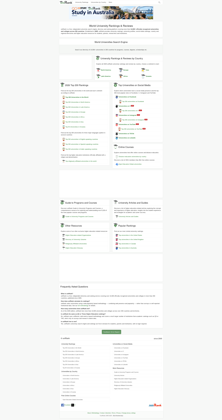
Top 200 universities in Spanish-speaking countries (81, 144)
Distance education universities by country (132, 157)
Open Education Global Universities (73, 399)
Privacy (118, 413)
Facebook (67, 405)
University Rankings (81, 2)
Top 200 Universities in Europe (75, 112)
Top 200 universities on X (130, 110)
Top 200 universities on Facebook (133, 101)
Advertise (108, 413)
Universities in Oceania (69, 392)
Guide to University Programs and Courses (79, 216)
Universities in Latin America (71, 378)
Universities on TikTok (120, 361)
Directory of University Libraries (75, 239)
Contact (102, 413)
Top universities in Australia (127, 248)
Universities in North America (71, 375)
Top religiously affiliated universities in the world (80, 161)
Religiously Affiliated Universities (76, 244)
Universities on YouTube (121, 358)
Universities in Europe (69, 382)
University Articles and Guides (128, 216)
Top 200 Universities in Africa (74, 117)
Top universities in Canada (127, 244)
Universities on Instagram (121, 354)
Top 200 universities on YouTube (131, 129)
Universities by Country (98, 2)
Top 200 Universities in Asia (74, 122)
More (110, 2)
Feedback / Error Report (111, 332)
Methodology (95, 413)
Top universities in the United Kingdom (131, 239)
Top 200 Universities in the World (72, 348)
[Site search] (159, 2)
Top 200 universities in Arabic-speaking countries (81, 149)
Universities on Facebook (121, 348)
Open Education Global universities (130, 164)
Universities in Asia (68, 388)
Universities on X (119, 351)
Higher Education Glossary (74, 248)
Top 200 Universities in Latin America (77, 107)
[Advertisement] (75, 67)
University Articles (119, 375)
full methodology (83, 305)
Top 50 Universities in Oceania (75, 127)
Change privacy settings (129, 413)
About (89, 413)
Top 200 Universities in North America (77, 102)
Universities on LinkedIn (121, 364)
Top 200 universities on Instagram (133, 120)
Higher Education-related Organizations (78, 235)
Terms (113, 413)
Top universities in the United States (130, 235)
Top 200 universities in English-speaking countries (81, 139)
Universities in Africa (68, 385)
